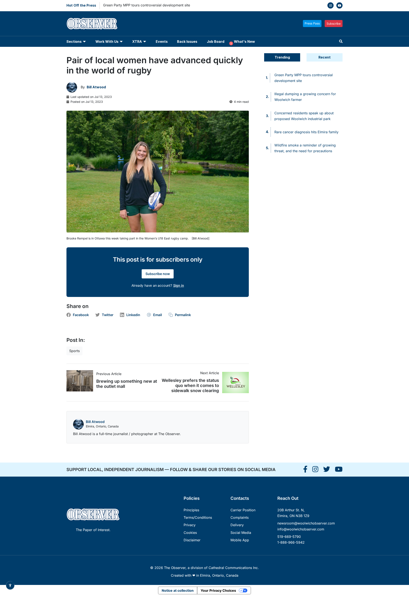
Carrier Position (242, 510)
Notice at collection (178, 590)
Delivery (237, 525)
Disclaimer (192, 540)
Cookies (190, 532)
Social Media (240, 532)
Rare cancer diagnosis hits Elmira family (306, 132)
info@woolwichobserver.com (300, 529)
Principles (191, 510)
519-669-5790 (289, 536)
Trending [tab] (282, 57)
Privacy (190, 525)
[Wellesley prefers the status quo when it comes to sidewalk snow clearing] (234, 382)
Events (162, 41)
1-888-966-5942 (291, 542)
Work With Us (106, 41)
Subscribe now (157, 274)
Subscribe (334, 23)
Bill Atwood (95, 422)
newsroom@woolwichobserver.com (306, 523)
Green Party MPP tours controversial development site (146, 5)
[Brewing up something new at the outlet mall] (81, 380)
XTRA (137, 41)
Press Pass (312, 23)
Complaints (239, 517)
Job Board (215, 41)
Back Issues (187, 41)
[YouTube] (339, 5)
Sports (74, 351)
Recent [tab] (324, 57)
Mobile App (239, 540)
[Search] (341, 41)
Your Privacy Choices (218, 590)
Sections (74, 41)
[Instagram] (330, 5)
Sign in (178, 285)
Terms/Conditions (198, 517)
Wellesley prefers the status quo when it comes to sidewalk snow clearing (190, 385)
